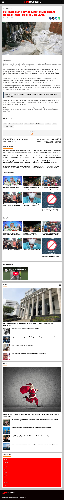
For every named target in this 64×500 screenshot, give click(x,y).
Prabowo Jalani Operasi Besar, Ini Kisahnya (23, 345)
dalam (15, 124)
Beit (10, 124)
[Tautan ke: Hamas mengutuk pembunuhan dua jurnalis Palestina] (6, 331)
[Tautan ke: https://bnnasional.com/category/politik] (60, 285)
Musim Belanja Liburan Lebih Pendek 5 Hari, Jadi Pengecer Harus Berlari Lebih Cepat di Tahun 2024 (31, 415)
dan (5, 469)
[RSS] (32, 134)
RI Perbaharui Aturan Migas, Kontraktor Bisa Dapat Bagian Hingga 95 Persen (31, 427)
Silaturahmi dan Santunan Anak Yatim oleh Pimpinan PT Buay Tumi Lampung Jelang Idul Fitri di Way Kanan (17, 156)
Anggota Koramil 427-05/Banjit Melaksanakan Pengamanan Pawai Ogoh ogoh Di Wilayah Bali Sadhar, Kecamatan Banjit (45, 161)
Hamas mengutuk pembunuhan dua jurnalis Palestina (25, 328)
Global (21, 124)
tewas (12, 126)
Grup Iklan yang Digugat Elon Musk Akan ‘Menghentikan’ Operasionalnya (30, 435)
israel (26, 124)
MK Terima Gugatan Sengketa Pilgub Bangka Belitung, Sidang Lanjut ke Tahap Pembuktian (28, 324)
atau (5, 124)
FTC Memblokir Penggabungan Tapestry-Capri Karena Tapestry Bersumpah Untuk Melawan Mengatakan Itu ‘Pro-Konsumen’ (35, 420)
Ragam (54, 124)
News (4, 18)
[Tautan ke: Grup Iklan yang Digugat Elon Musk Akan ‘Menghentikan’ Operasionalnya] (6, 438)
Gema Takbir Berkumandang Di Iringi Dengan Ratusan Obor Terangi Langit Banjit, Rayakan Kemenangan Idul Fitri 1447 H (47, 151)
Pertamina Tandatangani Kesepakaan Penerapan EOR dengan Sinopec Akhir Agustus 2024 (35, 444)
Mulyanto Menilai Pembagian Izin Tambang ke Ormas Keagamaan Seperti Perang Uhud (34, 337)
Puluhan (48, 124)
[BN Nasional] (32, 2)
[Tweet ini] (53, 18)
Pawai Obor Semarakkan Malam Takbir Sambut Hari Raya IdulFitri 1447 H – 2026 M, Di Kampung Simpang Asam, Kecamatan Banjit (46, 156)
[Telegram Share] (56, 18)
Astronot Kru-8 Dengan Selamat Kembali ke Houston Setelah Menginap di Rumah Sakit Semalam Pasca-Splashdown (49, 140)
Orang (32, 124)
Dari (5, 485)
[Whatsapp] (59, 18)
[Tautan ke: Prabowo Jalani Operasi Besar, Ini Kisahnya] (6, 348)
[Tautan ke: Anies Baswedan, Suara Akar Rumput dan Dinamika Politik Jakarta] (6, 356)
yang (5, 466)
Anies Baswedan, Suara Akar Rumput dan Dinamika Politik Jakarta (29, 353)
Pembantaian (39, 124)
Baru (5, 476)
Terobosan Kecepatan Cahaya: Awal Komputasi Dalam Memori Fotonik (16, 139)
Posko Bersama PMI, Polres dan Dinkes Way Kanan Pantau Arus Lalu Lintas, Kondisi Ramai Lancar (46, 167)
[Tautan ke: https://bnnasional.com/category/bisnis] (60, 364)
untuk (5, 472)
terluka (6, 126)
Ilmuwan (6, 482)
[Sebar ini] (50, 18)
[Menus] (3, 2)
